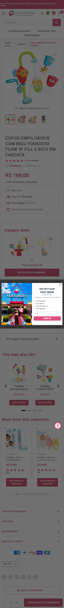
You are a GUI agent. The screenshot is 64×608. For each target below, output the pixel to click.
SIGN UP (47, 318)
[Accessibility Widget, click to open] (58, 425)
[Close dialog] (60, 285)
